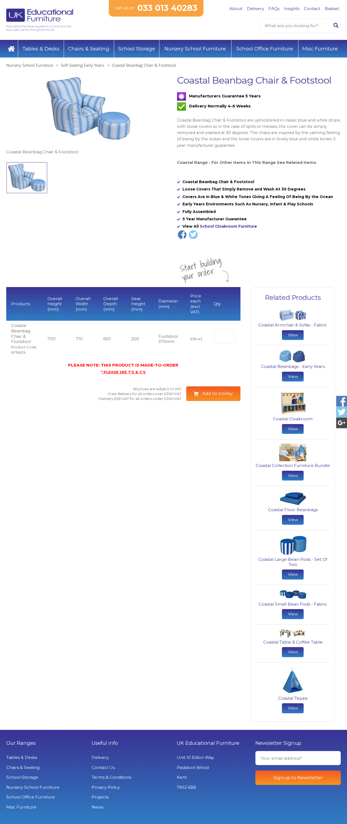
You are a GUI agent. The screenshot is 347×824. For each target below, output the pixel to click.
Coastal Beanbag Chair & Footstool (144, 65)
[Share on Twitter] (193, 234)
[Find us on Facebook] (341, 401)
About (235, 8)
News (97, 807)
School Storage (136, 49)
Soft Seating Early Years (82, 65)
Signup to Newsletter (298, 777)
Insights (292, 8)
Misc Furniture (320, 49)
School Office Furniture (264, 49)
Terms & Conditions (111, 777)
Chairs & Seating (88, 49)
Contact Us (103, 767)
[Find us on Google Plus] (341, 423)
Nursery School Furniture (195, 49)
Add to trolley (217, 393)
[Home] (11, 49)
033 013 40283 (167, 8)
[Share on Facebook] (182, 234)
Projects (100, 797)
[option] (88, 115)
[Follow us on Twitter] (341, 411)
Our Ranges (21, 743)
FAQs (273, 8)
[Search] (335, 26)
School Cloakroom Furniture (228, 226)
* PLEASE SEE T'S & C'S (123, 372)
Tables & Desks (40, 49)
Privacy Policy (106, 787)
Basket (332, 8)
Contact (312, 8)
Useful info (105, 743)
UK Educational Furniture (208, 743)
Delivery (255, 8)
